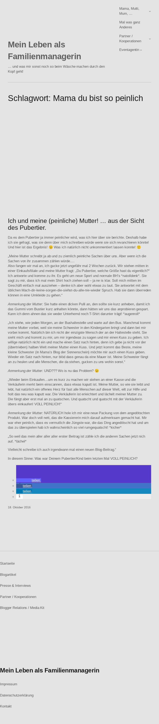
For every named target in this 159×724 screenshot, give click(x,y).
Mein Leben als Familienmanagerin (49, 670)
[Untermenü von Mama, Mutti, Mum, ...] (150, 11)
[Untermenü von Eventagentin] (141, 50)
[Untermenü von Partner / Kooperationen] (150, 38)
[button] (28, 480)
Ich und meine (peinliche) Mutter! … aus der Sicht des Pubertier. (76, 224)
